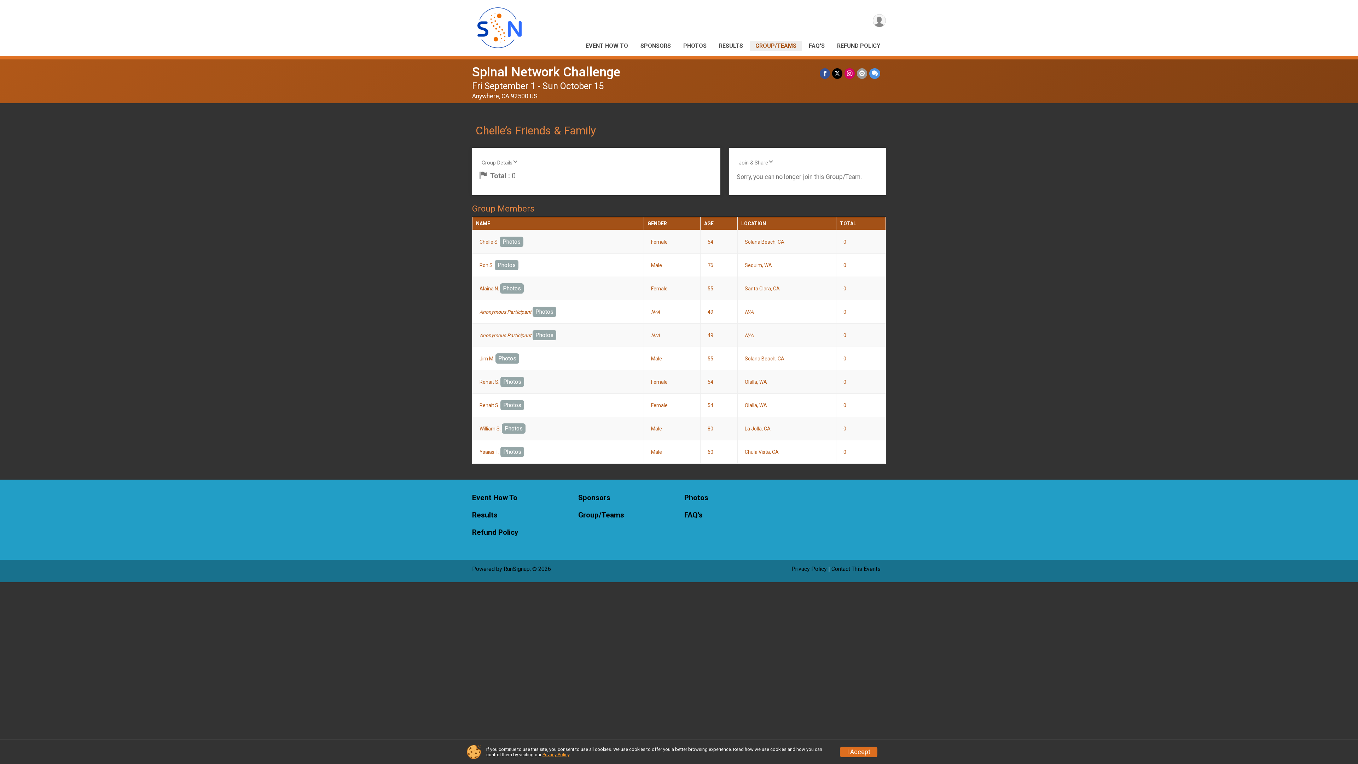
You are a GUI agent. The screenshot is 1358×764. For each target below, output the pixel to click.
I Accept (858, 752)
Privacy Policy (809, 569)
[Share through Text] (874, 73)
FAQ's (817, 45)
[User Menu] (879, 20)
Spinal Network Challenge (546, 72)
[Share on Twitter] (837, 73)
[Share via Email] (862, 73)
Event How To (607, 45)
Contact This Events (856, 569)
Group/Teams (775, 45)
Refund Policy (858, 45)
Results (731, 45)
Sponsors (655, 45)
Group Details (497, 163)
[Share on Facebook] (825, 73)
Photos (695, 45)
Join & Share (753, 163)
